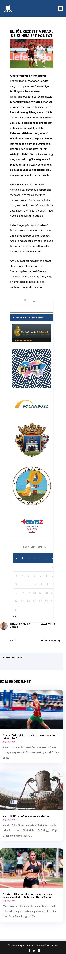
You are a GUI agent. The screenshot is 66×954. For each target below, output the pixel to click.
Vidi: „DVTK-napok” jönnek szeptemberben (26, 816)
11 (22, 584)
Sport (13, 640)
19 (28, 593)
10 (16, 584)
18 (22, 593)
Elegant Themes (25, 945)
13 (34, 584)
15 (46, 584)
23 (52, 593)
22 (46, 593)
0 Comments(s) (50, 640)
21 (40, 593)
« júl (15, 616)
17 (16, 593)
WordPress (52, 945)
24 (16, 601)
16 (52, 584)
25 (22, 601)
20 (34, 593)
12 (28, 584)
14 (40, 584)
